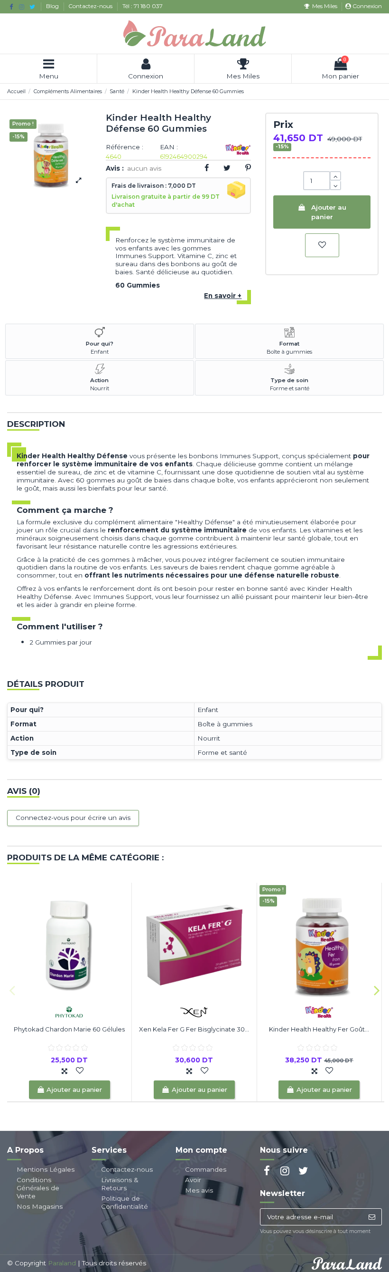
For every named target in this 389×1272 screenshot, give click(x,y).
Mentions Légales (45, 1169)
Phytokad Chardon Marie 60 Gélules (69, 1029)
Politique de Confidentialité (124, 1202)
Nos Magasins (40, 1206)
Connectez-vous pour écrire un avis (73, 817)
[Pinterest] (248, 168)
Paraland (62, 1263)
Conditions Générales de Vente (38, 1188)
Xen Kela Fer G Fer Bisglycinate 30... (194, 1029)
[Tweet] (227, 168)
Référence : (124, 147)
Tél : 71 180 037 (142, 6)
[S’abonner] (371, 1217)
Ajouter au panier (328, 212)
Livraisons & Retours (120, 1184)
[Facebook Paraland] (11, 6)
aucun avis (144, 168)
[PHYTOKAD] (69, 1011)
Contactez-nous (91, 6)
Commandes (205, 1169)
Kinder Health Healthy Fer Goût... (319, 1029)
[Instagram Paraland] (22, 6)
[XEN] (194, 1011)
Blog (53, 6)
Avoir (193, 1180)
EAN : (169, 147)
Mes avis (199, 1190)
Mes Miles (324, 6)
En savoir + (222, 295)
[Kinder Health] (319, 1011)
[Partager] (206, 168)
